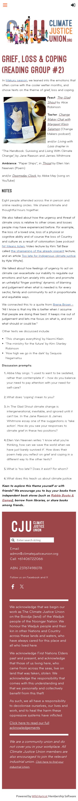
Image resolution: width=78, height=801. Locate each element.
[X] (22, 586)
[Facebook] (13, 586)
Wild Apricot (40, 796)
